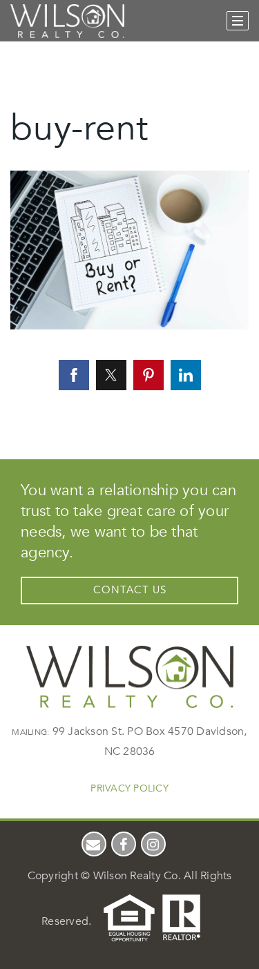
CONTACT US (129, 590)
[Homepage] (67, 21)
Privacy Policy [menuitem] (129, 788)
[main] (129, 214)
